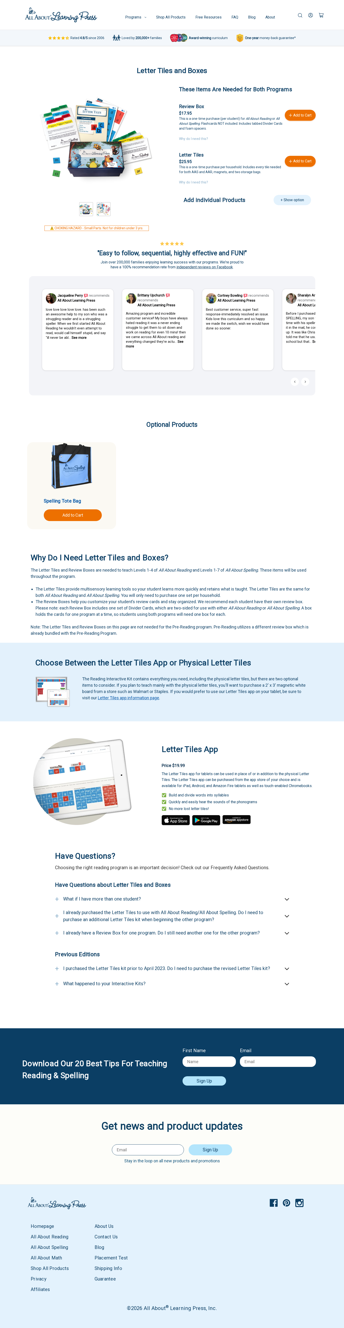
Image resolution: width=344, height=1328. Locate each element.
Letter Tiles (191, 155)
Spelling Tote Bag (62, 501)
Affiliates (40, 1289)
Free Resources (208, 17)
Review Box (191, 106)
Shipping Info (108, 1268)
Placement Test (111, 1258)
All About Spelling (49, 1247)
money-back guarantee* (270, 38)
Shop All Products (171, 17)
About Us (104, 1226)
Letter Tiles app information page (128, 697)
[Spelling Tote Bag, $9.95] (72, 466)
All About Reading (49, 1237)
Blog (252, 17)
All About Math (46, 1258)
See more (79, 338)
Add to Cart (72, 515)
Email (245, 1050)
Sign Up (204, 1081)
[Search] (300, 15)
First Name (194, 1050)
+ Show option (292, 200)
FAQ (234, 17)
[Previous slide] (294, 381)
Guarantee (105, 1279)
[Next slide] (305, 381)
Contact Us (106, 1237)
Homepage (42, 1226)
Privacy (38, 1279)
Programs (133, 17)
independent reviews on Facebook (204, 267)
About (270, 17)
